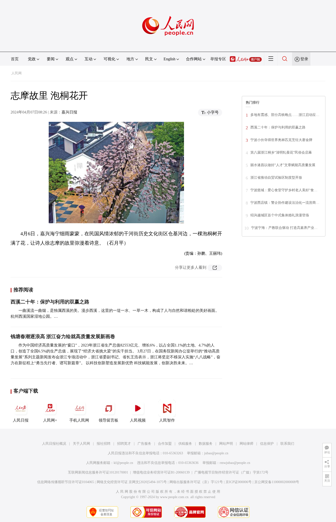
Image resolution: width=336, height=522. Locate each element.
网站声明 (226, 443)
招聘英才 (124, 443)
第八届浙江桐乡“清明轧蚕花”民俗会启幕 (281, 152)
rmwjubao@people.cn (235, 463)
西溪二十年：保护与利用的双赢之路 (50, 301)
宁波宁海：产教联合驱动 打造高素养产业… (284, 228)
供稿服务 (185, 443)
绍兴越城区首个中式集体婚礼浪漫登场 (279, 215)
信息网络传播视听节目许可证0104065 (65, 482)
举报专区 (218, 59)
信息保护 (267, 443)
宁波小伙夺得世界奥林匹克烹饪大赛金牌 (281, 140)
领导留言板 (108, 420)
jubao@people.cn (216, 453)
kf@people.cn (123, 463)
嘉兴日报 (69, 112)
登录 (304, 59)
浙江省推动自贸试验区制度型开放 (276, 177)
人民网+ (50, 420)
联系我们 (287, 443)
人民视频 (138, 420)
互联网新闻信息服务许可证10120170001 (98, 472)
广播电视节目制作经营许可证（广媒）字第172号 (231, 472)
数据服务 (206, 443)
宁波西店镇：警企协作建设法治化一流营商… (284, 203)
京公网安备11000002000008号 (276, 482)
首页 (15, 59)
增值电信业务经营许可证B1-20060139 (161, 472)
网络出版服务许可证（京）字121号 (196, 482)
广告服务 (144, 443)
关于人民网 (81, 443)
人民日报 (21, 420)
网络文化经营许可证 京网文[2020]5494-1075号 (132, 482)
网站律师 (246, 443)
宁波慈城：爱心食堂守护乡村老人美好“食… (283, 190)
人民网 (16, 73)
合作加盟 (165, 443)
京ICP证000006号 (239, 482)
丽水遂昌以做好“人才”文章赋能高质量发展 (282, 165)
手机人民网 (79, 420)
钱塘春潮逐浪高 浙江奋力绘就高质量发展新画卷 (63, 336)
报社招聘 (103, 443)
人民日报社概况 (54, 443)
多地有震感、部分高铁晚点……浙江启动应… (284, 115)
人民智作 (167, 420)
